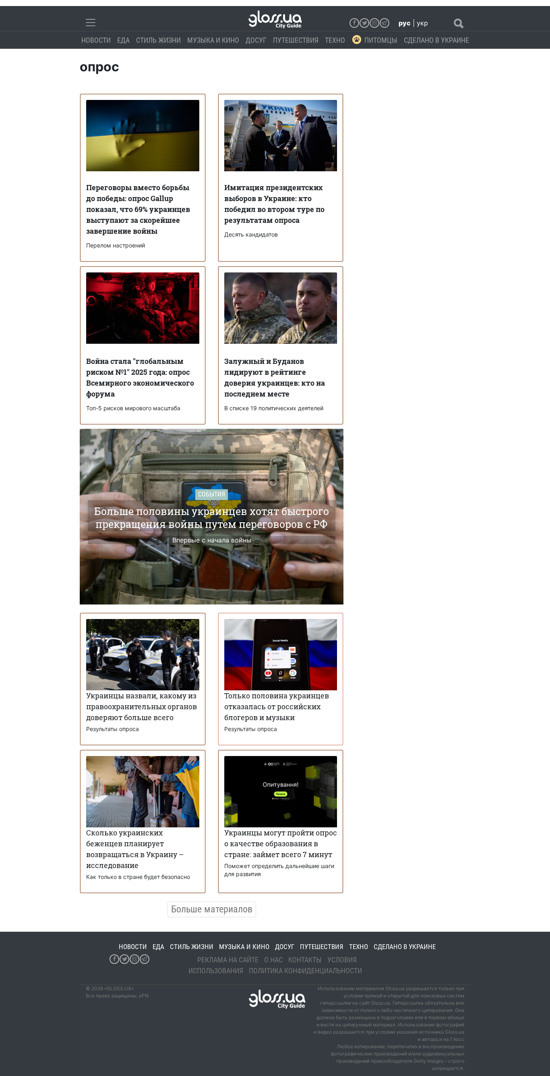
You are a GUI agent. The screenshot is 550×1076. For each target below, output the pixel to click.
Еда (123, 40)
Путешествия (295, 40)
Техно (335, 40)
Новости (96, 40)
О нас (273, 960)
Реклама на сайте (227, 960)
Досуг (256, 40)
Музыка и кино (213, 40)
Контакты (305, 960)
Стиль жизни (158, 40)
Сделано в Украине (436, 40)
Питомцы (380, 40)
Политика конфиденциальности (305, 970)
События (211, 494)
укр (422, 23)
